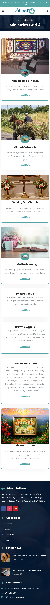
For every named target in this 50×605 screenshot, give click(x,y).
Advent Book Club (25, 363)
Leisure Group (25, 293)
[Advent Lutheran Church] (25, 11)
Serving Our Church (25, 202)
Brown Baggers (25, 327)
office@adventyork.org (14, 597)
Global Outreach (25, 147)
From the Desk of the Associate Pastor (29, 555)
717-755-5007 (11, 593)
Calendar (8, 523)
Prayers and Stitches (25, 81)
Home (16, 20)
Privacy (7, 540)
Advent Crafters (25, 445)
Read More (25, 95)
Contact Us (9, 534)
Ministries (8, 529)
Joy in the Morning (25, 264)
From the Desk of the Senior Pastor (27, 570)
